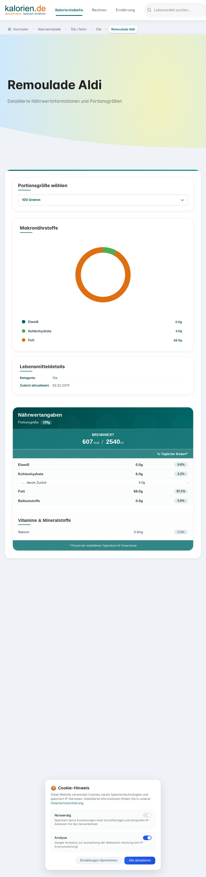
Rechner (99, 10)
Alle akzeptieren (140, 860)
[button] (182, 200)
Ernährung (125, 10)
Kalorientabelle (69, 10)
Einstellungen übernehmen (98, 860)
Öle (55, 378)
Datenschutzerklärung (67, 803)
